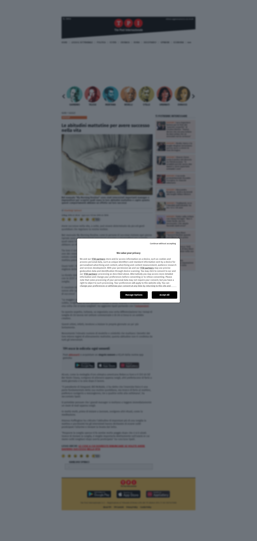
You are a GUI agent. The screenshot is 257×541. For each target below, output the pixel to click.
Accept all (164, 295)
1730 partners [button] (98, 259)
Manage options (133, 295)
